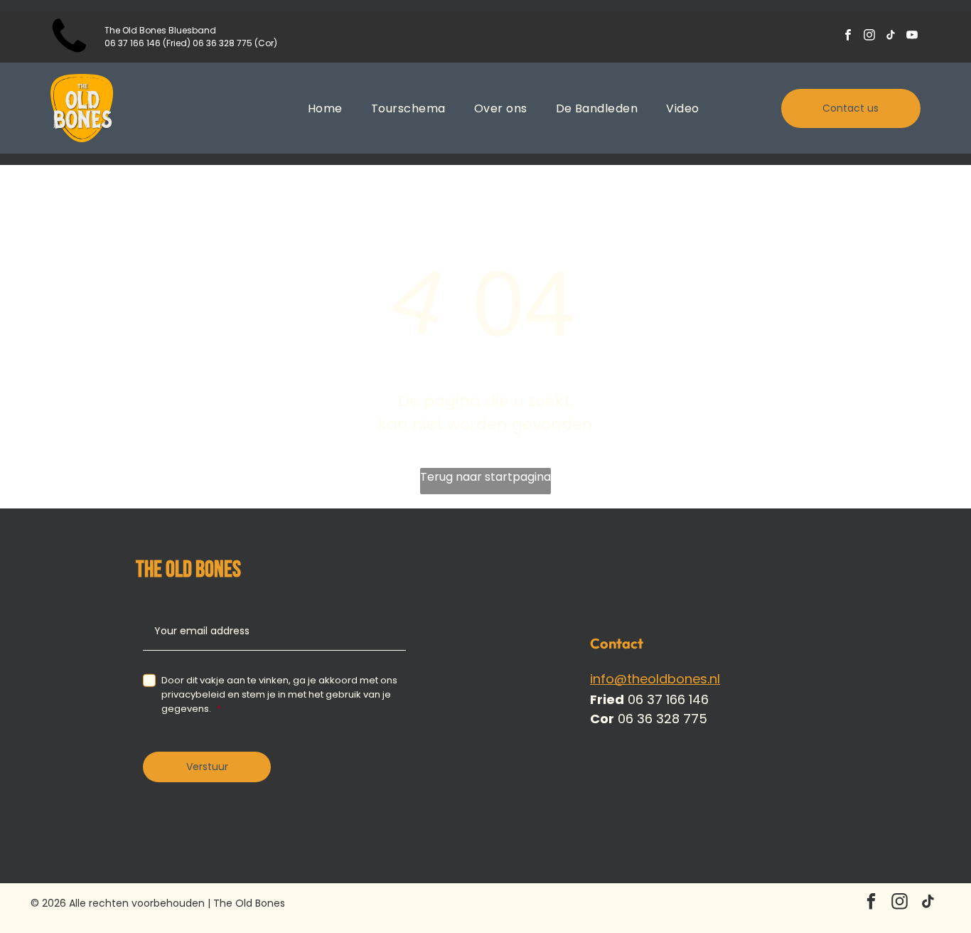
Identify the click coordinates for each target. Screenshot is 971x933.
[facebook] (848, 37)
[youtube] (912, 37)
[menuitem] (325, 107)
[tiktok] (890, 37)
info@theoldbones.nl (655, 679)
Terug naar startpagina (485, 477)
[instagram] (869, 37)
